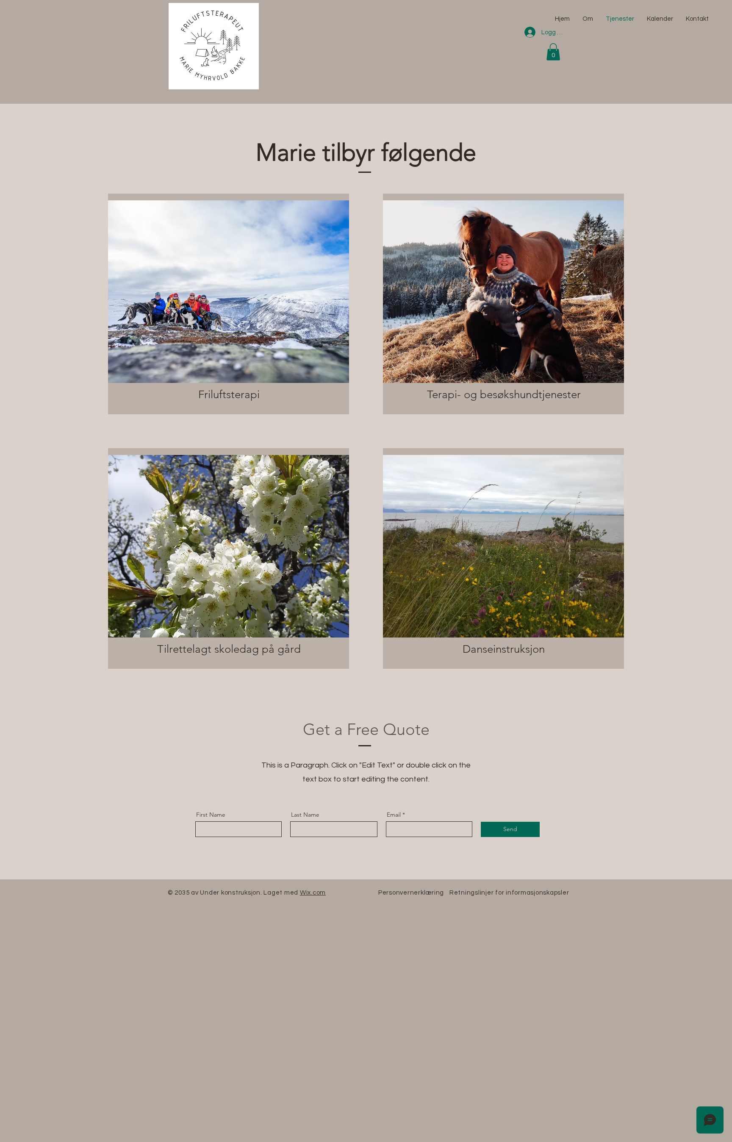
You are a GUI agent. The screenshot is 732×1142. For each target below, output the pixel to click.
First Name (210, 815)
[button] (553, 52)
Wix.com (313, 893)
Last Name (305, 815)
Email (394, 815)
